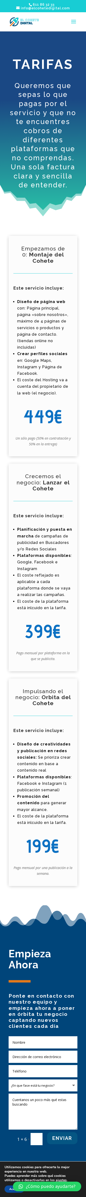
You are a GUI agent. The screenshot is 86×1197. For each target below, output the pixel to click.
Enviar (62, 1138)
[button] (47, 1186)
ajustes (61, 1180)
